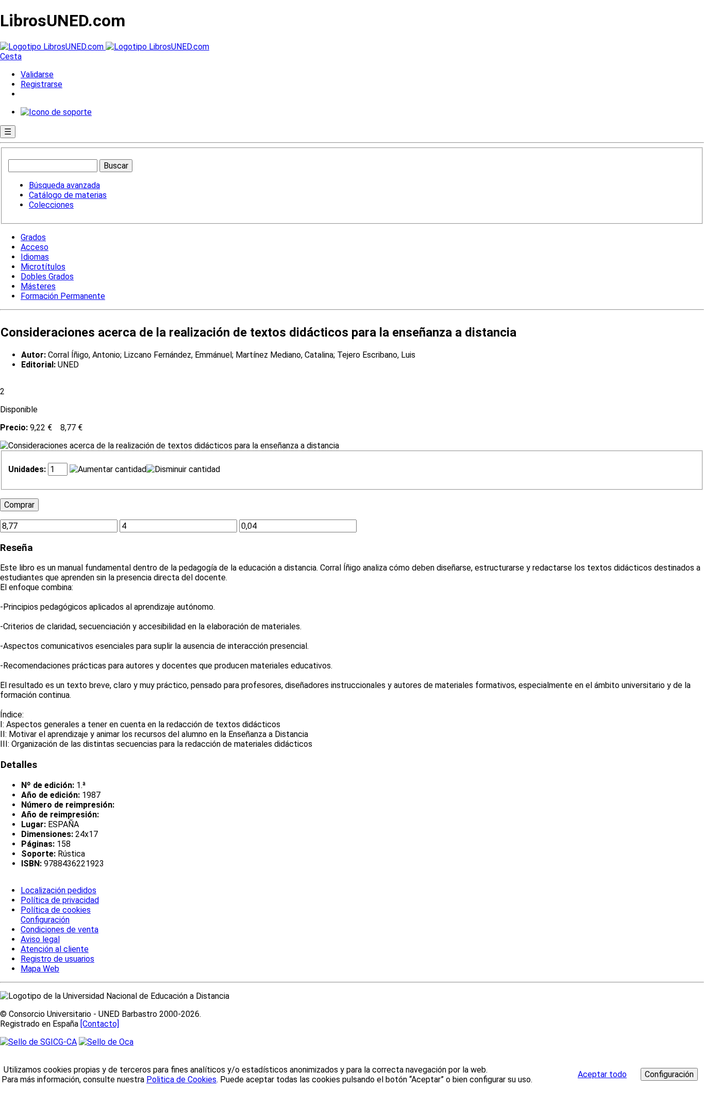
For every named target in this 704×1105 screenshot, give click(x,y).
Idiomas (35, 257)
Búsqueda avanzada (64, 185)
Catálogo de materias (68, 195)
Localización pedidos (58, 890)
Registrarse (41, 84)
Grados (33, 237)
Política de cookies (56, 910)
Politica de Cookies (181, 1079)
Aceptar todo (602, 1074)
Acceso (34, 247)
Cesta (11, 56)
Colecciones (51, 205)
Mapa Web (40, 969)
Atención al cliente (55, 949)
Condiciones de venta (59, 929)
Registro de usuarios (57, 959)
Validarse (37, 74)
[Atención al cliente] (56, 112)
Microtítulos (43, 267)
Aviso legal (40, 939)
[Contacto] (99, 1024)
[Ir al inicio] (104, 47)
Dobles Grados (47, 276)
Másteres (38, 286)
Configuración (44, 920)
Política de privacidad (60, 900)
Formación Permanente (63, 296)
